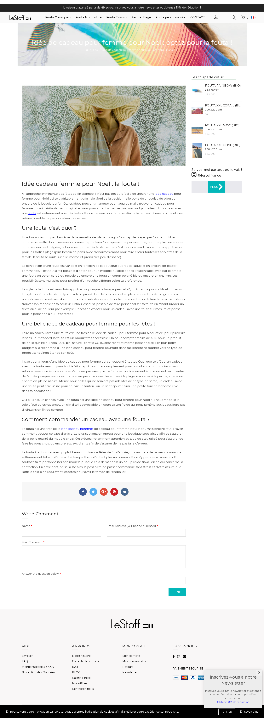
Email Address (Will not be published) (132, 526)
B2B (75, 667)
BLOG (76, 672)
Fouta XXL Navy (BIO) (222, 127)
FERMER (226, 711)
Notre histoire (81, 656)
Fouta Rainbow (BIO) (223, 87)
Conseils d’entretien (85, 661)
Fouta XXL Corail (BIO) (223, 107)
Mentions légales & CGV (38, 667)
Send (177, 592)
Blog (95, 49)
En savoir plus (249, 711)
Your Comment (32, 542)
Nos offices (79, 683)
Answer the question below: (40, 573)
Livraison (27, 656)
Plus (214, 187)
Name (26, 526)
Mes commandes (134, 661)
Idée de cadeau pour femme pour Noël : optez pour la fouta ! (140, 49)
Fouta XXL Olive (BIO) (222, 147)
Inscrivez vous (124, 7)
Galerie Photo (81, 678)
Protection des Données (38, 672)
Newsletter (129, 672)
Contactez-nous (83, 689)
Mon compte (131, 656)
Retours (127, 667)
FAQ (25, 661)
